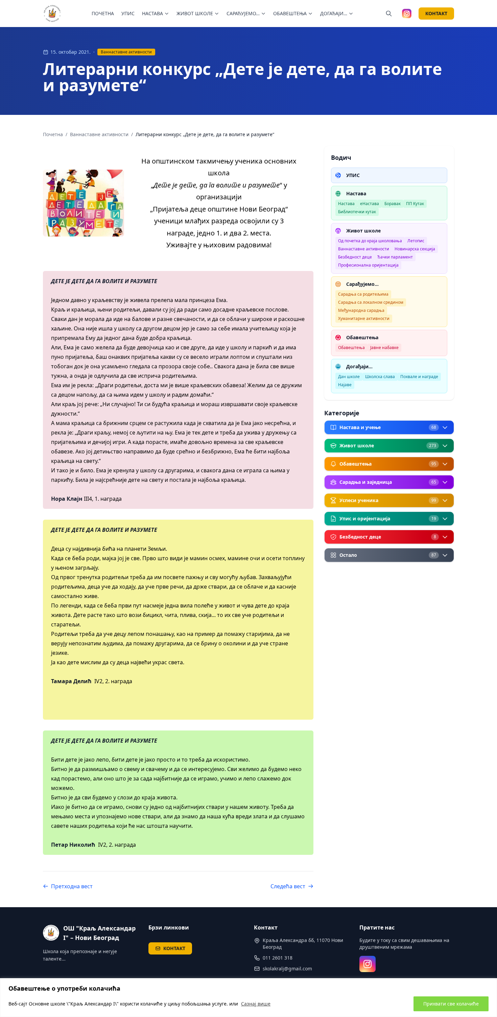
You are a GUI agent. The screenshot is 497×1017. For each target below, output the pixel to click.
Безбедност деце (355, 257)
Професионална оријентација (368, 265)
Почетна (53, 134)
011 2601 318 (277, 957)
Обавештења (351, 347)
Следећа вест (287, 886)
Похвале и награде (419, 376)
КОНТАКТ (436, 13)
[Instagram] (367, 964)
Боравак (392, 203)
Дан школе (349, 376)
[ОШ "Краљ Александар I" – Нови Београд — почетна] (52, 13)
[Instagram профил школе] (407, 13)
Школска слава (380, 376)
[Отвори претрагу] (389, 13)
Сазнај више (255, 1003)
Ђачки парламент (395, 257)
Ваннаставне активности (126, 52)
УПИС (128, 13)
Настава (346, 203)
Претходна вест (72, 886)
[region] (248, 997)
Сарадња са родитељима (363, 294)
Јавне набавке (384, 347)
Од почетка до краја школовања (370, 241)
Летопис (415, 241)
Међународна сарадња (361, 310)
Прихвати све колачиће (451, 1003)
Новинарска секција (415, 249)
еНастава (369, 203)
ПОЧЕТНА (103, 13)
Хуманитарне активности (363, 318)
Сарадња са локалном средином (370, 302)
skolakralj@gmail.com (287, 968)
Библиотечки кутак (357, 212)
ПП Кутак (415, 203)
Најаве (345, 385)
